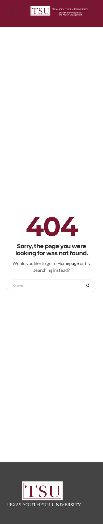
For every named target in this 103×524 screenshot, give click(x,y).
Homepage (68, 263)
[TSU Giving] (59, 13)
